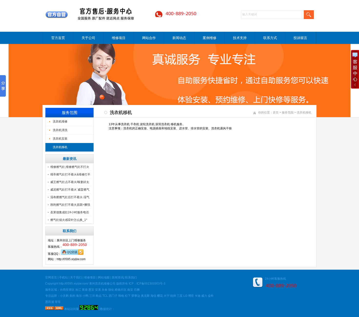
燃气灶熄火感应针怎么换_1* (68, 220)
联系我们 (131, 277)
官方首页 (58, 38)
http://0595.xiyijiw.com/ (73, 283)
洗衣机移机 (60, 147)
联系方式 (270, 38)
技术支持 (240, 38)
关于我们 (76, 277)
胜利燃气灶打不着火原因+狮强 (70, 204)
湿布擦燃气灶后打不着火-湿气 (69, 197)
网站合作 (149, 38)
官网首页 (51, 277)
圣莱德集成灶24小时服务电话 (69, 212)
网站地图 (104, 277)
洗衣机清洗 (60, 130)
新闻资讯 (118, 277)
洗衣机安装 (60, 138)
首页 (276, 112)
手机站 (63, 277)
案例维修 (209, 38)
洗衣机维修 (60, 121)
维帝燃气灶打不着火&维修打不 (70, 174)
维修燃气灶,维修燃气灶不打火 (69, 167)
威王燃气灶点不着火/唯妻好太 (69, 182)
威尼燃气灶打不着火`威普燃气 (69, 189)
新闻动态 (179, 38)
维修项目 (119, 38)
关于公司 (88, 38)
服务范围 (288, 112)
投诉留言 (300, 38)
